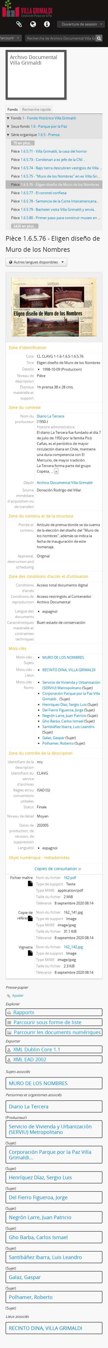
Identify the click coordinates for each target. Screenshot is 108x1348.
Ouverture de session (79, 24)
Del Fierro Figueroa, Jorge (62, 710)
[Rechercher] (99, 38)
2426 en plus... (24, 226)
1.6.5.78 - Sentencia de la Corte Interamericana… (60, 201)
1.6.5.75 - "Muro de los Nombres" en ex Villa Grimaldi (63, 176)
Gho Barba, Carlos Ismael (62, 721)
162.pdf (70, 877)
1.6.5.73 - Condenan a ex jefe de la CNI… (53, 159)
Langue (33, 24)
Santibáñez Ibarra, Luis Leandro (68, 726)
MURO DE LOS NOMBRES (63, 657)
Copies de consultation (56, 868)
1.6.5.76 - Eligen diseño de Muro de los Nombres (60, 184)
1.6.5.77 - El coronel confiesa (43, 192)
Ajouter (18, 995)
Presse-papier (19, 24)
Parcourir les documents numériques (56, 1032)
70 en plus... (22, 142)
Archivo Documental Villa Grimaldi (64, 482)
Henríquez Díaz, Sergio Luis (64, 704)
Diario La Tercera (50, 416)
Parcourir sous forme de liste (46, 1022)
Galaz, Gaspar (53, 737)
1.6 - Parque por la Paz (49, 126)
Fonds (12, 109)
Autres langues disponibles (36, 262)
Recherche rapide (36, 109)
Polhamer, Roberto (58, 743)
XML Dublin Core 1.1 (36, 1049)
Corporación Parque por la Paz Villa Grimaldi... (50, 1155)
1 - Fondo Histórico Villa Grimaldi (49, 118)
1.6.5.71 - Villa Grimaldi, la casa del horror (54, 151)
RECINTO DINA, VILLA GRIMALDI (69, 669)
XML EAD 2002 (29, 1059)
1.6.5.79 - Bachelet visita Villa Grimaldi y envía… (59, 209)
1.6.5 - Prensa (49, 134)
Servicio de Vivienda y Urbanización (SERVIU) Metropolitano (50, 1129)
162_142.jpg (73, 946)
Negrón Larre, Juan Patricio (64, 715)
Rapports (23, 1012)
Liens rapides (47, 24)
